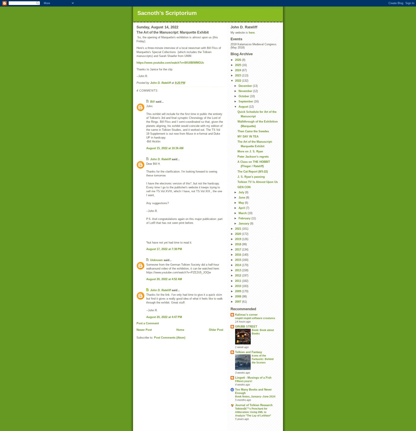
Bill (152, 101)
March (243, 213)
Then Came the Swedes (253, 131)
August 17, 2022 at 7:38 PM (164, 249)
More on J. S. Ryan (250, 151)
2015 (238, 260)
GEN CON (243, 187)
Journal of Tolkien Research (254, 405)
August (244, 106)
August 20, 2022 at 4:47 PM (164, 317)
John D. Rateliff (160, 159)
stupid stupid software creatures (255, 318)
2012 (238, 275)
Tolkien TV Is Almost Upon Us (257, 182)
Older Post (216, 329)
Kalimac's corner (246, 314)
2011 (238, 280)
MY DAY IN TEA (247, 136)
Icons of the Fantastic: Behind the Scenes (262, 359)
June (242, 197)
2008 (238, 296)
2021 (238, 228)
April (242, 208)
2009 (238, 291)
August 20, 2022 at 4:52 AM (164, 279)
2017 (238, 249)
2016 (238, 254)
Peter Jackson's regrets (253, 156)
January (244, 223)
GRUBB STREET (246, 326)
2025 (238, 65)
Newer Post (144, 329)
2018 (238, 244)
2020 (238, 234)
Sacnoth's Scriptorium (167, 13)
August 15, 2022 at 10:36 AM (165, 148)
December (246, 85)
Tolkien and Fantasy (248, 352)
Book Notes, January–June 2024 (255, 396)
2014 (238, 265)
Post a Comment (147, 323)
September (246, 101)
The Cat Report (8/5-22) (252, 171)
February (245, 218)
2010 (238, 286)
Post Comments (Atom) (169, 337)
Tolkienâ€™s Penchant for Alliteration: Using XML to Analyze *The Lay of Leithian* (253, 412)
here (252, 32)
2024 (238, 70)
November (246, 91)
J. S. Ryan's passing (251, 176)
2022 (238, 80)
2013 (238, 270)
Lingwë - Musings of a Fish (253, 377)
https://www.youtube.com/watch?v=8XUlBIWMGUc (170, 62)
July (242, 192)
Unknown (156, 260)
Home (180, 329)
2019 (238, 239)
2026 (238, 59)
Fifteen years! (243, 381)
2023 (238, 75)
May (242, 202)
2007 (238, 301)
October (244, 96)
